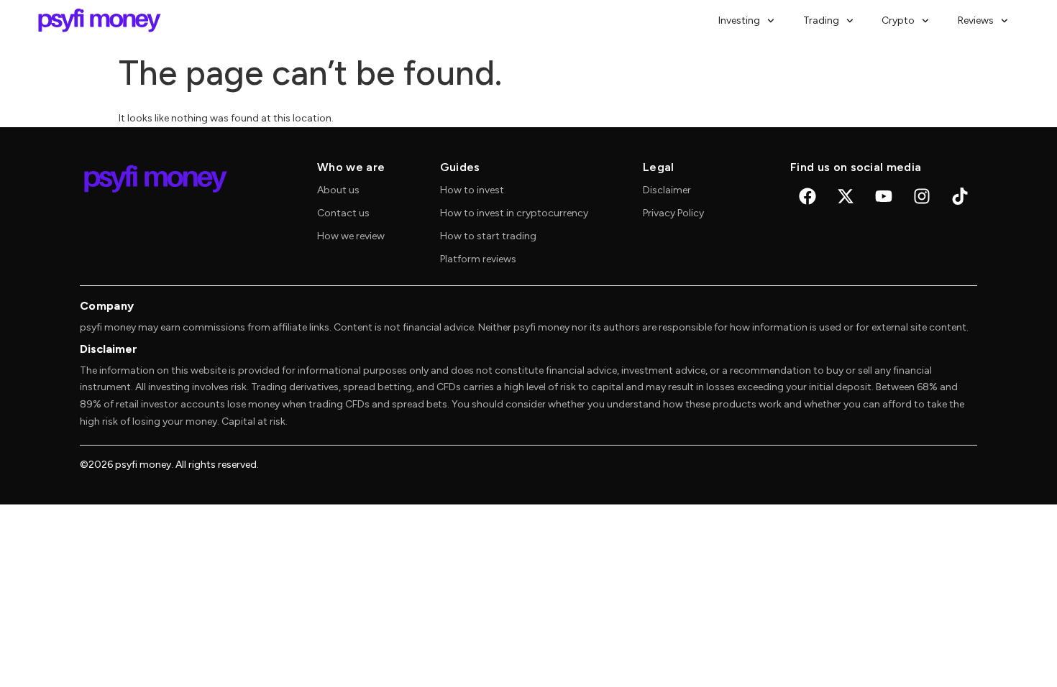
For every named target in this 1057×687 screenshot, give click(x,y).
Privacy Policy (673, 213)
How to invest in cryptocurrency (514, 213)
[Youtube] (883, 196)
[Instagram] (922, 196)
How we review (351, 236)
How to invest (472, 190)
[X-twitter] (845, 196)
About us (338, 190)
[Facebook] (807, 196)
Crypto (898, 20)
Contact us (343, 213)
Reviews (976, 20)
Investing (739, 20)
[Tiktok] (960, 196)
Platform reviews (478, 259)
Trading (821, 20)
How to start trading (488, 236)
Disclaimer (667, 190)
